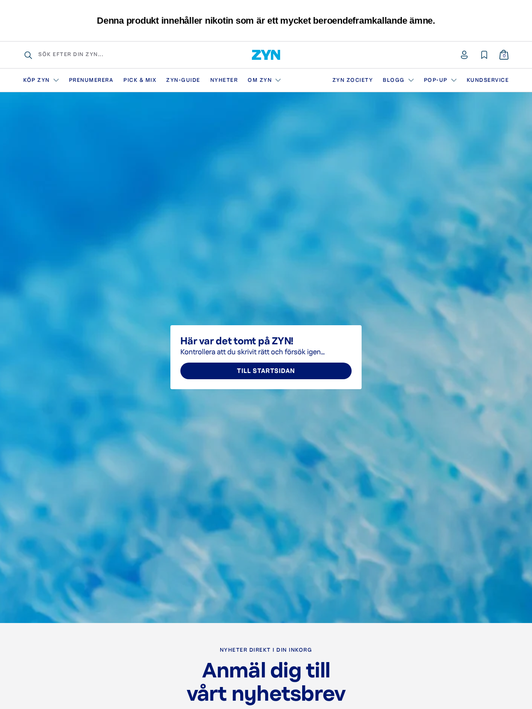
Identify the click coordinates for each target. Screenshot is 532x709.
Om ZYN (260, 80)
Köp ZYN (36, 80)
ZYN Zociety (352, 80)
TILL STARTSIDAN (266, 371)
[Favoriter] (484, 55)
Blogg (394, 80)
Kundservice (488, 80)
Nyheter (224, 80)
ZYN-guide (183, 80)
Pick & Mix (139, 80)
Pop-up (436, 80)
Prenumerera (91, 80)
